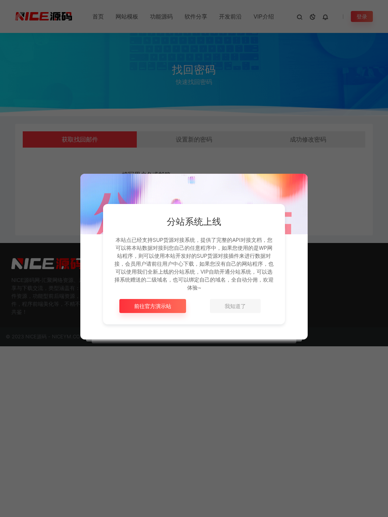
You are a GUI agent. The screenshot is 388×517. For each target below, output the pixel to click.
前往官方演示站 (152, 306)
